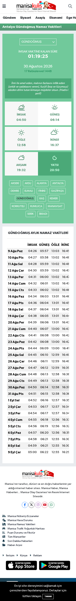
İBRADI (43, 213)
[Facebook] (25, 505)
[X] (31, 505)
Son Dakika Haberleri (20, 541)
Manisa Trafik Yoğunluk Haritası (26, 528)
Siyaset (25, 17)
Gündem (9, 17)
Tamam (48, 596)
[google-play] (54, 566)
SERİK (30, 213)
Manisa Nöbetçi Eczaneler (23, 516)
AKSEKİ (15, 183)
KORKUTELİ (18, 206)
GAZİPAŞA (57, 190)
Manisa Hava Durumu (20, 520)
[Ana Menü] (4, 6)
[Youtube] (45, 505)
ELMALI (29, 190)
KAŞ (41, 198)
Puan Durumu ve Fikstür (21, 532)
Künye (23, 555)
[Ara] (70, 6)
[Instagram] (38, 505)
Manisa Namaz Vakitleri (21, 524)
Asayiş (40, 17)
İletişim (10, 555)
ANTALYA (58, 183)
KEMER (54, 198)
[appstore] (21, 566)
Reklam (37, 555)
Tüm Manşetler (17, 536)
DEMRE (15, 190)
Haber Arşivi (15, 545)
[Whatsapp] (51, 505)
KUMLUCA (36, 206)
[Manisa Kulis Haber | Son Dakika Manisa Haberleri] (36, 6)
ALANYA (42, 183)
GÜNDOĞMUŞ (25, 198)
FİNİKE (42, 190)
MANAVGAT (55, 206)
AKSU (28, 183)
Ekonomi (55, 17)
